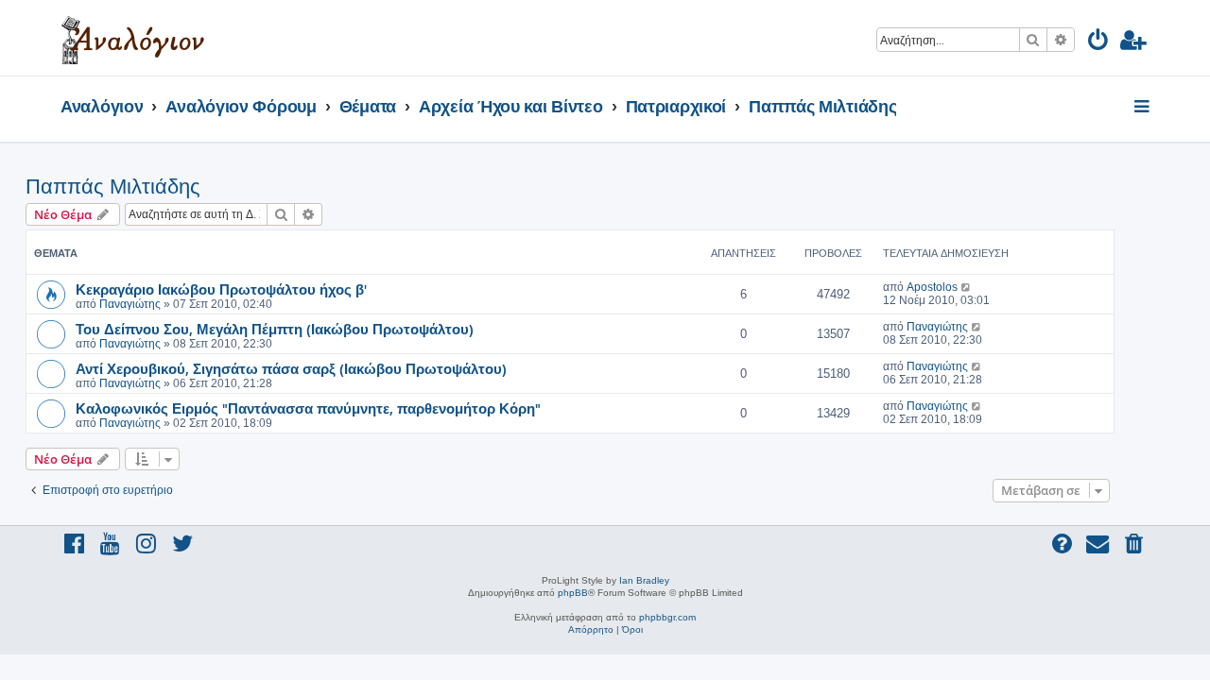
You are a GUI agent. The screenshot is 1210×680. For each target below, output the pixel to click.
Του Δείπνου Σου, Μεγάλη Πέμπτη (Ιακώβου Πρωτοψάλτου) (275, 328)
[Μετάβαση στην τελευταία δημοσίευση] (966, 287)
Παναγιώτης (130, 304)
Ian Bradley (644, 580)
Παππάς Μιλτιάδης (113, 186)
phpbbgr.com (667, 617)
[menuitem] (1099, 43)
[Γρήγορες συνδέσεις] (1143, 108)
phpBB (573, 592)
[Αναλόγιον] (132, 37)
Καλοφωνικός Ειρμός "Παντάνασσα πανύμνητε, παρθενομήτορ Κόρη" (308, 408)
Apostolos (932, 287)
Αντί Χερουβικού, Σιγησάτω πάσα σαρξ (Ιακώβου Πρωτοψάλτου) (291, 368)
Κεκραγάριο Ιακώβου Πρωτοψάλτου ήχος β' (221, 289)
